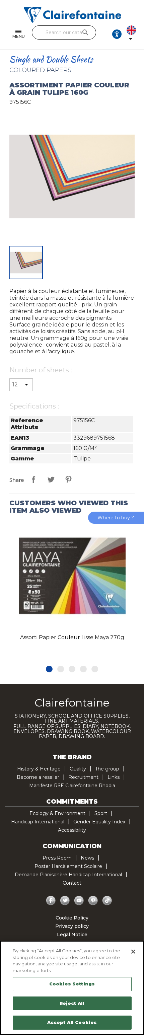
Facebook (51, 900)
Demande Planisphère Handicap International (68, 875)
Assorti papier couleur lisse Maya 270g (72, 637)
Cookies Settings (72, 983)
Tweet (51, 479)
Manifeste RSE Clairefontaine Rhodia (72, 786)
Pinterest (68, 479)
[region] (72, 988)
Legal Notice (72, 935)
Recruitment (83, 777)
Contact (72, 883)
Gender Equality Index (99, 822)
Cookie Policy (72, 918)
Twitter (65, 900)
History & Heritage (39, 769)
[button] (49, 669)
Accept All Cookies (72, 1022)
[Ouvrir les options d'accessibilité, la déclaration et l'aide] (117, 34)
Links (113, 777)
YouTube (79, 900)
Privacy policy (72, 926)
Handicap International (37, 822)
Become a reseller (38, 777)
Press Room (57, 858)
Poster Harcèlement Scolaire (68, 866)
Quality (78, 769)
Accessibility (72, 830)
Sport (100, 813)
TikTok (107, 900)
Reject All (72, 1003)
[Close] (133, 951)
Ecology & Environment (57, 813)
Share (33, 479)
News (87, 858)
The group (107, 769)
